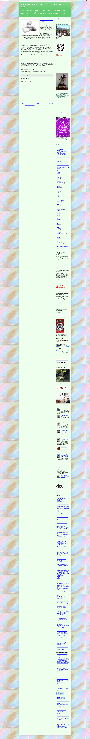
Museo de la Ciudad (60, 602)
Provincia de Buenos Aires (61, 236)
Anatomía (58, 173)
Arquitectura (58, 174)
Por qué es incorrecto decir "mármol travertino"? (62, 620)
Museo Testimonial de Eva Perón (62, 607)
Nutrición (58, 229)
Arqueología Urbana (60, 699)
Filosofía (58, 196)
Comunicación (59, 184)
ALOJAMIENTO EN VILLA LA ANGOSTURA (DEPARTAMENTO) (62, 163)
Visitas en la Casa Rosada (60, 649)
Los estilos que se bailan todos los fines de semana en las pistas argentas (63, 584)
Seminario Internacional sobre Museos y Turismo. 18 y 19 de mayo (63, 637)
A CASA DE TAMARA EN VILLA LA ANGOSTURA (63, 21)
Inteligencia (58, 210)
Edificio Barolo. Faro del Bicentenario (62, 540)
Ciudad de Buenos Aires (60, 183)
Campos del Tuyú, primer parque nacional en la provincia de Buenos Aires (63, 513)
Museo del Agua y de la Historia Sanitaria (63, 718)
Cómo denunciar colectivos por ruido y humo (62, 533)
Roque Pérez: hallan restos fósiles (62, 631)
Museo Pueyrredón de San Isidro (61, 606)
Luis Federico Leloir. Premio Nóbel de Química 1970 (62, 589)
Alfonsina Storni (59, 501)
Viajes (58, 248)
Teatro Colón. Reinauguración (61, 643)
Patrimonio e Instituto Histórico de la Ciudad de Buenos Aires (62, 723)
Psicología (58, 237)
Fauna (57, 195)
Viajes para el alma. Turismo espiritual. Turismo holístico (62, 647)
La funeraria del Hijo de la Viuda (64, 416)
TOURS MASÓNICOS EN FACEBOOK (61, 150)
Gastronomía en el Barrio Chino (61, 559)
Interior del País (59, 211)
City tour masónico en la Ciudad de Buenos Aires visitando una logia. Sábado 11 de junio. (65, 431)
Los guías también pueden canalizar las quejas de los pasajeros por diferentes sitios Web (63, 586)
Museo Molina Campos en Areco (62, 604)
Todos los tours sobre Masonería (61, 497)
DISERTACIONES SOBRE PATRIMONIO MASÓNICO (61, 154)
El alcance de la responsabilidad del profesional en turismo (62, 542)
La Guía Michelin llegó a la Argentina (46, 20)
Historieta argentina (59, 562)
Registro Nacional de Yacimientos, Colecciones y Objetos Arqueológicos (62, 727)
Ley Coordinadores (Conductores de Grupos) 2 (62, 580)
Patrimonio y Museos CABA (61, 233)
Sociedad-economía (60, 243)
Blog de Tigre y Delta (60, 703)
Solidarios (58, 244)
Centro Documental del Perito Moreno (62, 704)
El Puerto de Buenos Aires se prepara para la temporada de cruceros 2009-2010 (63, 546)
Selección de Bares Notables (61, 635)
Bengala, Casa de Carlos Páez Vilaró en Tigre (63, 504)
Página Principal (37, 103)
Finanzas (58, 197)
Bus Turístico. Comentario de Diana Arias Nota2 (63, 511)
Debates (58, 191)
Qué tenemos (59, 238)
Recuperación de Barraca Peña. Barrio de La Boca (63, 626)
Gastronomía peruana (60, 560)
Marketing (58, 220)
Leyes (57, 214)
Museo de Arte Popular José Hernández (62, 599)
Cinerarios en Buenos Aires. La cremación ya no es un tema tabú (65, 439)
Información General (26, 75)
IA (57, 206)
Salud (57, 241)
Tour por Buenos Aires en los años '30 (62, 688)
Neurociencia (59, 228)
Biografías (58, 178)
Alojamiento (58, 172)
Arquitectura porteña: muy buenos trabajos (63, 502)
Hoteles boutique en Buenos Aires (62, 564)
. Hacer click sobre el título (61, 677)
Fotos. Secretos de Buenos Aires (61, 710)
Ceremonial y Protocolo (60, 182)
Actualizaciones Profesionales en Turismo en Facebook (63, 168)
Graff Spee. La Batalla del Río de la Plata (63, 561)
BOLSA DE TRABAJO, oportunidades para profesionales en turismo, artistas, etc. (63, 507)
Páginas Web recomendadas (61, 622)
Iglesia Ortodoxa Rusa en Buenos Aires (62, 565)
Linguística (58, 216)
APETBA (58, 671)
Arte (57, 176)
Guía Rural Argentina (60, 711)
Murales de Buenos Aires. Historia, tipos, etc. (63, 717)
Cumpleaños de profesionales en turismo (63, 530)
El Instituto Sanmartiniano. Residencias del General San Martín (63, 544)
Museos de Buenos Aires (60, 719)
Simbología (58, 242)
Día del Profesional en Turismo (61, 536)
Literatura (58, 219)
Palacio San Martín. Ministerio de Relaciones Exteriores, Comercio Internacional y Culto (62, 613)
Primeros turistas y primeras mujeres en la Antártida (63, 725)
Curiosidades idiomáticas (60, 188)
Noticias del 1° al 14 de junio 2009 (62, 608)
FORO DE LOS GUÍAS (60, 200)
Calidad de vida (59, 181)
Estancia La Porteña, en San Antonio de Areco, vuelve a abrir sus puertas (63, 550)
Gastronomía (59, 201)
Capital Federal (59, 694)
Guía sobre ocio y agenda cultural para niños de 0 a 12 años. (62, 713)
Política (58, 234)
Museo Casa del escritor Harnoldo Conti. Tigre (63, 595)
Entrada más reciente (24, 103)
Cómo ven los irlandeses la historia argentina (62, 686)
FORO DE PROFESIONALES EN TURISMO (62, 673)
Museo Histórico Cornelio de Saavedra (62, 603)
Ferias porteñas (59, 555)
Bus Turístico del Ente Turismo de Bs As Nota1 (63, 509)
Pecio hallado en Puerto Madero (61, 618)
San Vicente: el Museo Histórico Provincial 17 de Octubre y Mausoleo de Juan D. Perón (63, 633)
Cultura (58, 186)
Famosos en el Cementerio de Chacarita (65, 408)
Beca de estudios (59, 177)
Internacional (59, 213)
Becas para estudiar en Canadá (64, 447)
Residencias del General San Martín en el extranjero (63, 629)
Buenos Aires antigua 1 (60, 684)
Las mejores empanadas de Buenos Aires (63, 570)
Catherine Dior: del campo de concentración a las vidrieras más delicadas (65, 476)
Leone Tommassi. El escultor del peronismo (61, 576)
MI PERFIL (58, 223)
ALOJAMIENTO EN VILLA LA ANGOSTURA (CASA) (62, 161)
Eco (57, 192)
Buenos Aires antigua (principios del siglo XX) (63, 683)
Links (57, 218)
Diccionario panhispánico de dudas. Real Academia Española (63, 708)
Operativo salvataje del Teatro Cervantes (63, 611)
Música (58, 227)
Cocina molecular (59, 529)
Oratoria (58, 230)
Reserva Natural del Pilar (60, 627)
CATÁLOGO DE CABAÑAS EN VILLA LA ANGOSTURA (62, 19)
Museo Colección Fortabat (61, 596)
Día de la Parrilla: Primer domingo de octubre (62, 535)
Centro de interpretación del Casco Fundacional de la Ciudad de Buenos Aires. (62, 524)
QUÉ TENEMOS (59, 624)
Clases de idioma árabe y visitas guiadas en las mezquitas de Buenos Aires (63, 528)
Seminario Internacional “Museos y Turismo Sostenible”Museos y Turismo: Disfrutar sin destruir (62, 639)
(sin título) (58, 469)
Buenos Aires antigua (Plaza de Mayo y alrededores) (62, 681)
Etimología (58, 193)
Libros (58, 215)
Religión (58, 239)
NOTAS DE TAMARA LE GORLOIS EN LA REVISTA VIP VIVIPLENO (63, 158)
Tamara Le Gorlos (60, 114)
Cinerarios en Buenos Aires (61, 526)
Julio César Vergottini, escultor (61, 566)
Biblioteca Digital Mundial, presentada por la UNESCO (63, 701)
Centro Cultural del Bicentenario (61, 521)
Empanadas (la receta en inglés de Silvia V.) (63, 548)
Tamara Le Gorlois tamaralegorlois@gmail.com (62, 113)
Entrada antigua (50, 103)
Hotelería (58, 205)
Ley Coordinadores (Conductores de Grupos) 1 (62, 578)
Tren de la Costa (59, 644)
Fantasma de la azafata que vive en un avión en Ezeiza (62, 554)
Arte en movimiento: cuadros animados (62, 679)
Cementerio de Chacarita (60, 520)
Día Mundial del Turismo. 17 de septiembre (61, 538)
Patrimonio (58, 232)
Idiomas (58, 207)
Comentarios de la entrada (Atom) (30, 105)
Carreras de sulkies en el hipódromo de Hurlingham (62, 518)
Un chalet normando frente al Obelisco (62, 645)
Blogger (50, 732)
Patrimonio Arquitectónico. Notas (62, 720)
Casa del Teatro (59, 519)
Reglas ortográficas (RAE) (61, 698)
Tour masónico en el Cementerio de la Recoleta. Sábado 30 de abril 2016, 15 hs (65, 456)
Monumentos (59, 225)
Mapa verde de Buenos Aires (61, 714)
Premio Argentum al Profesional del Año (63, 621)
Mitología (58, 224)
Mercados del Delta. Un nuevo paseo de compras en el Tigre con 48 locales (63, 591)
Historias (58, 204)
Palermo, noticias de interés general (62, 616)
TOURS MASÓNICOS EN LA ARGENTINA (61, 152)
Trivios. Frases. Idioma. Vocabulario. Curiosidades (62, 247)
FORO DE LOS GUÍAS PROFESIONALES (60, 557)
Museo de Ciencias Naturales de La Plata (63, 601)
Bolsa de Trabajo (59, 179)
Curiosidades (59, 187)
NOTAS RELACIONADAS (61, 155)
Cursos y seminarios (60, 190)
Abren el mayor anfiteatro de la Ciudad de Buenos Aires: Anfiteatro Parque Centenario (63, 499)
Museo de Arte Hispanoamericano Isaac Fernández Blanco (63, 598)
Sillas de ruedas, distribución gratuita (62, 642)
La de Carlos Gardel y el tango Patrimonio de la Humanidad (63, 568)
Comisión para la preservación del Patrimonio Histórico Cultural (62, 706)
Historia (58, 202)
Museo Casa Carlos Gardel (61, 592)
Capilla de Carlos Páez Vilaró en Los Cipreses (62, 515)
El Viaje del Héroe (63, 422)
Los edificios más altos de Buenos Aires (63, 582)
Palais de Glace (59, 615)
